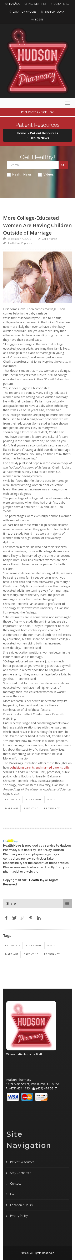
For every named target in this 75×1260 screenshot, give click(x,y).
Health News (22, 174)
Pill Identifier (37, 4)
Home (21, 133)
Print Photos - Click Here (37, 112)
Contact (15, 1183)
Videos (49, 174)
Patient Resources (44, 133)
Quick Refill (61, 4)
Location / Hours (24, 11)
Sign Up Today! (55, 11)
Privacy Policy (18, 1216)
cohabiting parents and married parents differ (40, 767)
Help (12, 1194)
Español (14, 4)
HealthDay (36, 880)
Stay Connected (20, 1173)
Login (39, 19)
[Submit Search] (63, 165)
